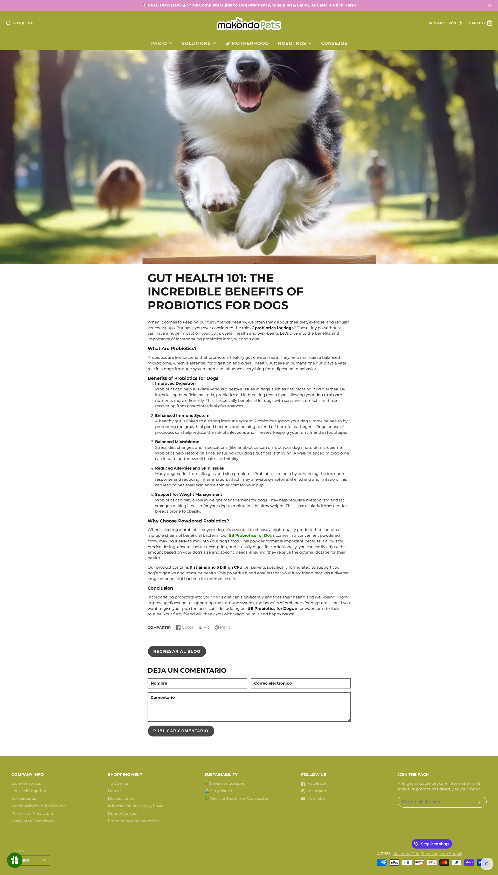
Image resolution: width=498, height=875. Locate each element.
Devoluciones (121, 798)
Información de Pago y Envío (135, 806)
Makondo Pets (406, 853)
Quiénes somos (26, 783)
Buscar (114, 791)
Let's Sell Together (28, 791)
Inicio (158, 43)
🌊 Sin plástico (218, 791)
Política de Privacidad (32, 813)
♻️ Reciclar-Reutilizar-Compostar (236, 798)
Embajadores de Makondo (133, 821)
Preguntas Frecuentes (32, 821)
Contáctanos (23, 798)
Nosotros (292, 43)
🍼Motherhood (247, 43)
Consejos (334, 43)
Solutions (196, 43)
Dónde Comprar (123, 813)
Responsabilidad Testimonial (39, 806)
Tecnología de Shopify (442, 853)
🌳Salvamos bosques (224, 783)
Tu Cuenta (118, 783)
